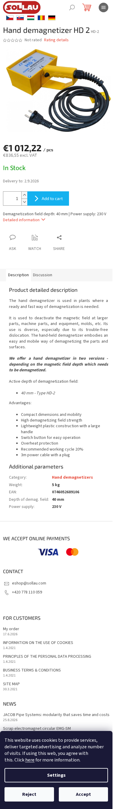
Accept (83, 794)
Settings (56, 775)
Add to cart (52, 198)
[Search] (72, 7)
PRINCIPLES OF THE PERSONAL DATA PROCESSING (47, 657)
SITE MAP (11, 684)
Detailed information (21, 220)
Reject (29, 794)
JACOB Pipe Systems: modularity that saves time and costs (56, 715)
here (29, 760)
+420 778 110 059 (27, 592)
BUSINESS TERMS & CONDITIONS (32, 670)
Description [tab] (18, 275)
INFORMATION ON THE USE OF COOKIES (38, 643)
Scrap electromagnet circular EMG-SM (37, 729)
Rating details (56, 40)
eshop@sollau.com (29, 583)
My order (11, 629)
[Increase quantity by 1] (24, 195)
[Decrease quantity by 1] (24, 202)
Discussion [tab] (42, 275)
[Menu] (104, 7)
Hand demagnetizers (72, 477)
